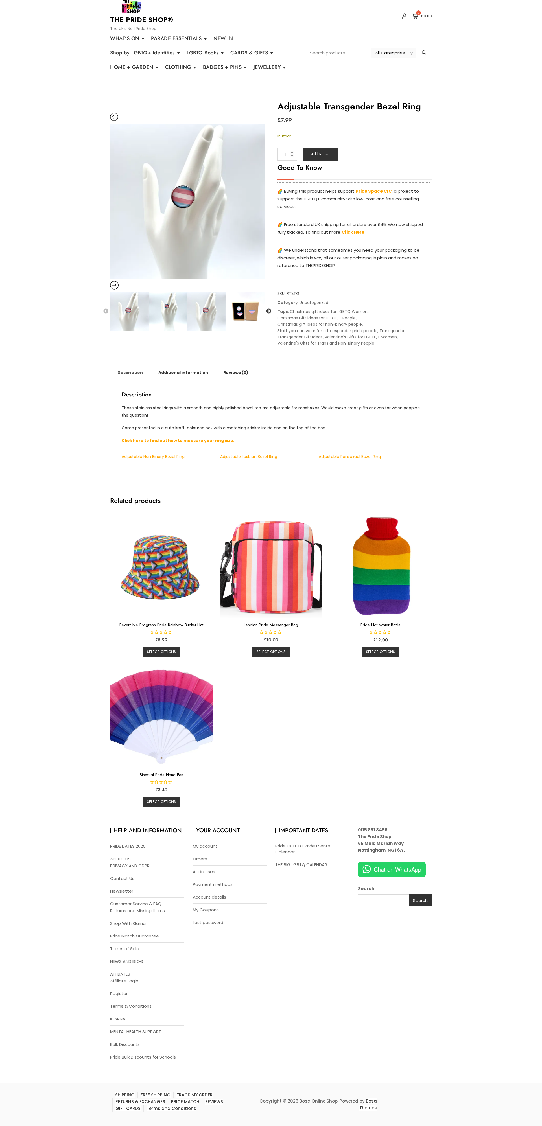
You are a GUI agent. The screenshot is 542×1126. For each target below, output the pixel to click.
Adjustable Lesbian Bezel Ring (248, 456)
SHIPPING (125, 1095)
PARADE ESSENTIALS (176, 38)
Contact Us (122, 878)
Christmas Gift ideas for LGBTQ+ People (316, 318)
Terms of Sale (124, 949)
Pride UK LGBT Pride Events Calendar (302, 849)
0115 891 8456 (373, 830)
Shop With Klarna (128, 923)
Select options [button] (161, 651)
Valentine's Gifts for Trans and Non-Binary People (325, 343)
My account (205, 846)
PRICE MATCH (185, 1102)
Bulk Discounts (125, 1044)
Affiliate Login (124, 981)
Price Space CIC (374, 191)
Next (269, 311)
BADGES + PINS (222, 67)
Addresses (204, 872)
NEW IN (223, 38)
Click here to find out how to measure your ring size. (178, 440)
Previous (106, 311)
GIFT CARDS (128, 1108)
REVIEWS (214, 1102)
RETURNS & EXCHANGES (140, 1102)
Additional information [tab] (183, 372)
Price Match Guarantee (134, 936)
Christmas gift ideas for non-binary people (319, 324)
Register (119, 993)
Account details (209, 897)
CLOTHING (178, 67)
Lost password (208, 922)
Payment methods (213, 884)
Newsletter (121, 891)
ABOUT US (120, 859)
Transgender (392, 331)
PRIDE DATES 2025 (128, 846)
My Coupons (206, 910)
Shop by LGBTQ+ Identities (142, 52)
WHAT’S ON (124, 38)
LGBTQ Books (203, 52)
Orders (200, 859)
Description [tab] (130, 372)
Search (366, 888)
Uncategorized (314, 302)
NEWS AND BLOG (126, 961)
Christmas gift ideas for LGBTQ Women (329, 311)
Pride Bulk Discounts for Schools (143, 1057)
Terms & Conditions (131, 1006)
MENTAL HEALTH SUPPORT (135, 1032)
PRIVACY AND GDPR (130, 866)
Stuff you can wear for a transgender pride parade (327, 331)
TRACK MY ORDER (194, 1095)
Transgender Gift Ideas (300, 337)
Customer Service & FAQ (135, 904)
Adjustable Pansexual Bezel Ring (350, 456)
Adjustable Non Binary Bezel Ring (153, 456)
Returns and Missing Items (137, 910)
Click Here (353, 232)
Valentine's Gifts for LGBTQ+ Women (361, 337)
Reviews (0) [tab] (235, 372)
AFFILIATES (120, 974)
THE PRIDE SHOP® (141, 20)
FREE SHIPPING (156, 1095)
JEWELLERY (267, 67)
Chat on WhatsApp (397, 869)
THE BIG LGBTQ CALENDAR (301, 864)
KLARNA (117, 1019)
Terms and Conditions (171, 1108)
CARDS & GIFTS (249, 52)
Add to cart (320, 154)
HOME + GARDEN (132, 67)
